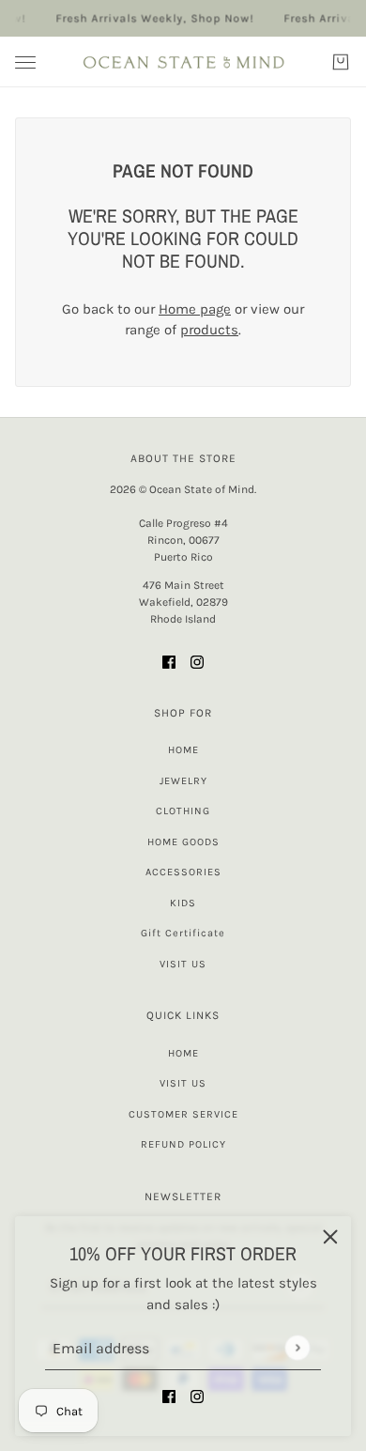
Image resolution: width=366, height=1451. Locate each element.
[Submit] (297, 1347)
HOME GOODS (183, 842)
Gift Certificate (183, 933)
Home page (195, 309)
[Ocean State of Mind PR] (183, 62)
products (209, 329)
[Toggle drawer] (25, 62)
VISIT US (183, 964)
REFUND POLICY (183, 1144)
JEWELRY (183, 781)
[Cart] (340, 62)
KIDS (183, 903)
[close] (330, 1236)
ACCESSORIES (183, 872)
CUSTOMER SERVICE (183, 1114)
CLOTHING (183, 811)
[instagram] (197, 1396)
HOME (183, 750)
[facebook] (169, 1396)
